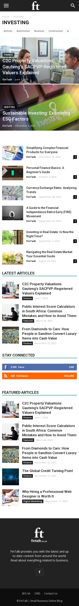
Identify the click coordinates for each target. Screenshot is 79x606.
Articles (8, 30)
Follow (69, 375)
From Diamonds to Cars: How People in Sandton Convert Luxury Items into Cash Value (49, 333)
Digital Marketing (32, 501)
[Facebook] (39, 572)
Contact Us (50, 593)
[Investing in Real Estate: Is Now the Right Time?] (12, 237)
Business (39, 30)
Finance (8, 55)
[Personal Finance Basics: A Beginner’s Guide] (12, 173)
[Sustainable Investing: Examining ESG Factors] (39, 118)
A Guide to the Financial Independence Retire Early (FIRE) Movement (48, 212)
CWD (37, 593)
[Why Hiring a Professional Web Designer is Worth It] (10, 497)
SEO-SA (26, 593)
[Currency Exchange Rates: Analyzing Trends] (12, 193)
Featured (28, 320)
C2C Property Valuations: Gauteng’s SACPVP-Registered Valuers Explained (47, 288)
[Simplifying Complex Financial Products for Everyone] (12, 153)
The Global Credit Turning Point (47, 471)
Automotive (23, 30)
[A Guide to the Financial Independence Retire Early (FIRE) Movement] (12, 213)
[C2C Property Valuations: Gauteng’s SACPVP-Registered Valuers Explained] (39, 71)
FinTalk (7, 79)
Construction (55, 30)
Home (5, 16)
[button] (73, 5)
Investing (9, 107)
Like (71, 367)
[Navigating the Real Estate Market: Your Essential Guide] (12, 257)
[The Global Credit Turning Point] (10, 476)
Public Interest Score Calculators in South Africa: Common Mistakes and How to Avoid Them (49, 311)
